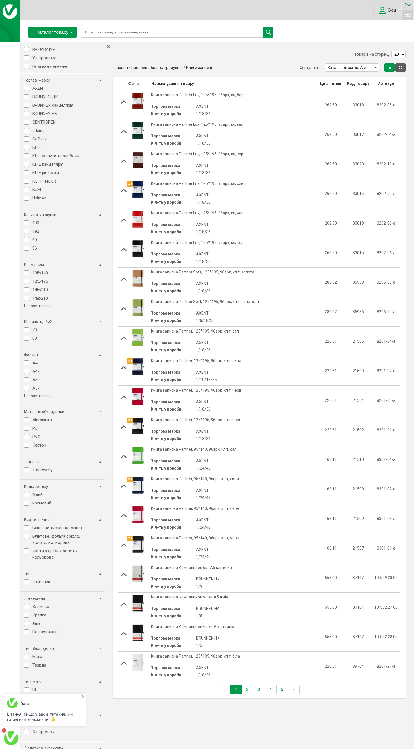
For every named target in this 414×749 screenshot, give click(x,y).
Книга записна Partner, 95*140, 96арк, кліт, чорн (195, 538)
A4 (34, 362)
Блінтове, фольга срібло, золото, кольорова (56, 539)
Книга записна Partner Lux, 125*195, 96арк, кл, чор (197, 242)
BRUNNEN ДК (45, 96)
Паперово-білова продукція (157, 67)
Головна (120, 67)
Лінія (36, 623)
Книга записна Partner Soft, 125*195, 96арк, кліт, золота (202, 272)
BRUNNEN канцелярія (52, 105)
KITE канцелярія (47, 164)
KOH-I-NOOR (44, 181)
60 (34, 239)
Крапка (39, 615)
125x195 (40, 281)
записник (41, 581)
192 (35, 231)
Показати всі (35, 306)
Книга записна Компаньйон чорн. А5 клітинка (193, 626)
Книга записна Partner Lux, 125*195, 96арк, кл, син (197, 183)
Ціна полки (330, 83)
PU (34, 428)
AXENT (38, 88)
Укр (408, 15)
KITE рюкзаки (45, 172)
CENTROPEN (44, 122)
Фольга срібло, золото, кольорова (55, 554)
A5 (34, 379)
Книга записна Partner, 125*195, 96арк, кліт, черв (196, 390)
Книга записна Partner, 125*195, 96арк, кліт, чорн (196, 420)
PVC (36, 436)
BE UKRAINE (43, 49)
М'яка (37, 656)
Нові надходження (50, 66)
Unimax (39, 198)
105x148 (40, 272)
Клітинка (40, 606)
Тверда (39, 665)
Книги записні (199, 67)
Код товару (358, 83)
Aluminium (42, 419)
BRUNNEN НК (44, 113)
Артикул (386, 83)
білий (37, 494)
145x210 (40, 289)
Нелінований (44, 631)
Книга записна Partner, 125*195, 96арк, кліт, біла (195, 656)
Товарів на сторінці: (372, 54)
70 (34, 329)
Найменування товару (173, 83)
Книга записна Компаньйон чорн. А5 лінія (189, 597)
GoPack (39, 139)
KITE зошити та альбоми (56, 155)
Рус (408, 5)
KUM (36, 189)
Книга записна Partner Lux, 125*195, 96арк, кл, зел (197, 124)
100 (35, 222)
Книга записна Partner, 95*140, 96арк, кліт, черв (195, 508)
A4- (35, 371)
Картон (39, 445)
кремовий (41, 503)
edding (38, 130)
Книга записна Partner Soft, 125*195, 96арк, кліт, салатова (205, 301)
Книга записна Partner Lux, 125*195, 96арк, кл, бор (197, 95)
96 (34, 248)
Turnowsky (42, 469)
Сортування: (311, 67)
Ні (34, 689)
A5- (35, 388)
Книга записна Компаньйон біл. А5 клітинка (191, 567)
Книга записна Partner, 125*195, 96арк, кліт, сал (195, 331)
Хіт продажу (44, 57)
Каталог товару (52, 32)
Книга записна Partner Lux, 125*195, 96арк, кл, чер (197, 213)
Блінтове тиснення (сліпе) (57, 527)
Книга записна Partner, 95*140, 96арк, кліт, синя (195, 479)
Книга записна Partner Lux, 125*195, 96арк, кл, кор (197, 154)
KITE (36, 147)
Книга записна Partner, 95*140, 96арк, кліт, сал (194, 449)
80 (34, 338)
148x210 (40, 298)
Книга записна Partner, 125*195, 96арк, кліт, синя (196, 360)
